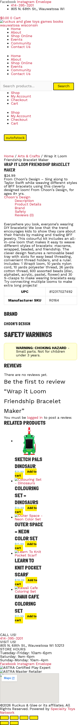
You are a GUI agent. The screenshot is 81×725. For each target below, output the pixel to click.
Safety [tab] (20, 211)
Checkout (19, 100)
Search (64, 86)
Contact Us (20, 47)
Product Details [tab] (28, 204)
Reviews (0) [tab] (24, 215)
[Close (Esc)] (33, 718)
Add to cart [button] (26, 474)
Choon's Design (17, 197)
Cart (14, 103)
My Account (21, 96)
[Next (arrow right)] (14, 723)
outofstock (15, 138)
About (16, 32)
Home (16, 29)
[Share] (24, 718)
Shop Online (21, 36)
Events (16, 39)
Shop (15, 93)
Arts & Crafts (29, 156)
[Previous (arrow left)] (4, 723)
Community (21, 43)
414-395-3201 (11, 638)
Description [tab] (24, 200)
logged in (35, 417)
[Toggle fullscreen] (14, 718)
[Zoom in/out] (4, 718)
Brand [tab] (20, 208)
